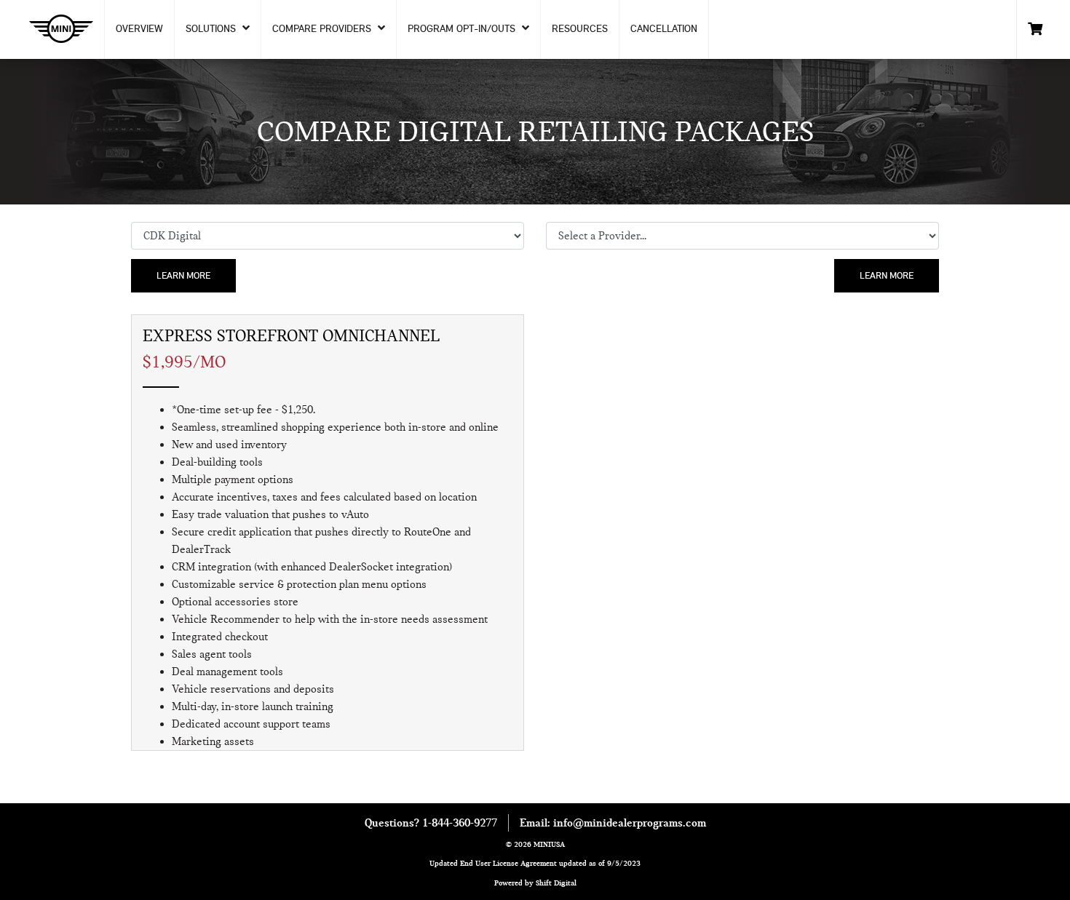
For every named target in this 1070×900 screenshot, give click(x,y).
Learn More (183, 275)
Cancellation (663, 28)
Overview (139, 28)
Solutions (212, 28)
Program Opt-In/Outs (463, 28)
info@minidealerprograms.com (629, 822)
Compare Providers (323, 28)
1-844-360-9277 (459, 822)
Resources (580, 28)
